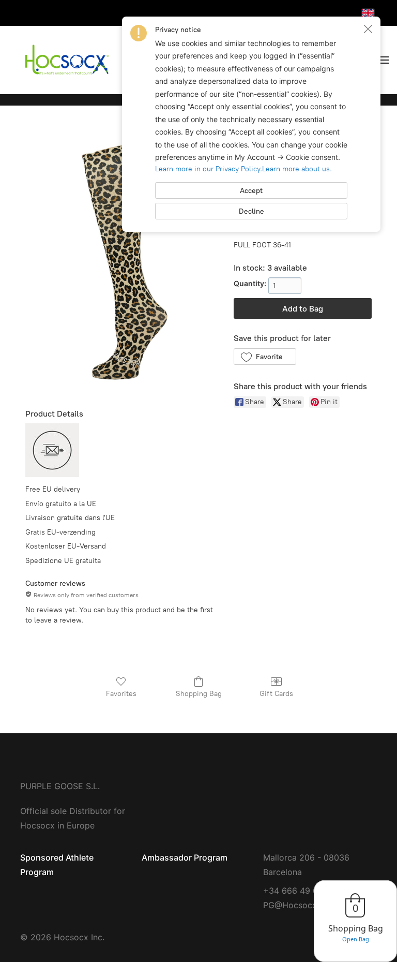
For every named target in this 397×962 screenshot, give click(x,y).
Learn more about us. (297, 169)
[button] (265, 356)
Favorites (121, 693)
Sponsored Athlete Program (57, 864)
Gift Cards (276, 693)
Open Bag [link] (355, 939)
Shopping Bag (199, 693)
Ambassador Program (184, 857)
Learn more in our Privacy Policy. (208, 169)
